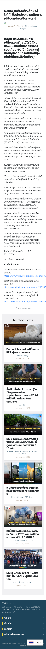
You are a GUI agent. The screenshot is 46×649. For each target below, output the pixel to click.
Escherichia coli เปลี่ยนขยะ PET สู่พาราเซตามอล (22, 350)
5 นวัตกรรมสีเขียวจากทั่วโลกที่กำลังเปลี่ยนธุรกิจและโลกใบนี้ (22, 491)
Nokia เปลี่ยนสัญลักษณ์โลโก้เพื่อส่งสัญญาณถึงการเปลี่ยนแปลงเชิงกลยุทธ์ (23, 14)
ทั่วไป (15, 582)
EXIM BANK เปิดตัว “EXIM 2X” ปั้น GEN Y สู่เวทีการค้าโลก (22, 576)
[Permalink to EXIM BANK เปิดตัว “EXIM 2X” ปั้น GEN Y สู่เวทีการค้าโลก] (23, 559)
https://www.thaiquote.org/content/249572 (25, 301)
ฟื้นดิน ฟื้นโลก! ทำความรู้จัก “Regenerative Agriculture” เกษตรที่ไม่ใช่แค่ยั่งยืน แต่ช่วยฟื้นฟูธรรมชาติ (22, 395)
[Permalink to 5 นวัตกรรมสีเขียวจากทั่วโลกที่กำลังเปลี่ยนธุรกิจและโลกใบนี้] (23, 473)
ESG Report (29, 497)
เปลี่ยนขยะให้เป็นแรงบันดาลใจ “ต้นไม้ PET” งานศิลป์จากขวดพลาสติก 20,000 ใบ (22, 534)
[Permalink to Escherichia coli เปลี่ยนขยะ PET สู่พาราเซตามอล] (23, 334)
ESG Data (22, 454)
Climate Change (31, 26)
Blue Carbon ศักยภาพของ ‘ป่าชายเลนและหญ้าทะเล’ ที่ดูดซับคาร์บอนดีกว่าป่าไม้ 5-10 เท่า (22, 443)
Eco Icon (29, 540)
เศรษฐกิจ (22, 28)
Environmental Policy (30, 451)
